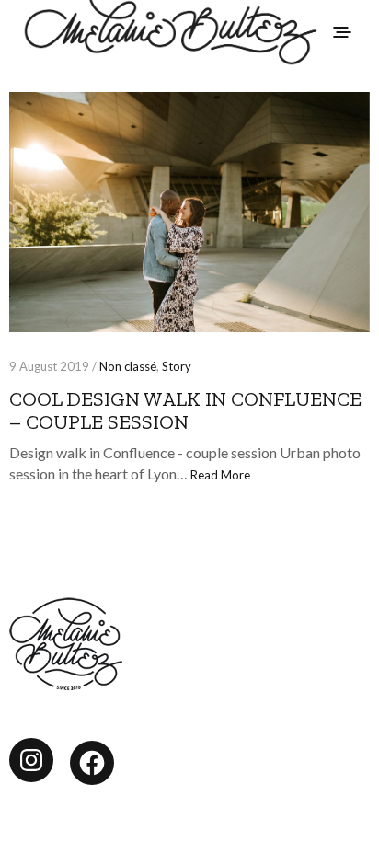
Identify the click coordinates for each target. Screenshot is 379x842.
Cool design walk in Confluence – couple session (185, 410)
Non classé (127, 366)
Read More (220, 474)
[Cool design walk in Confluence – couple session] (189, 212)
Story (176, 366)
